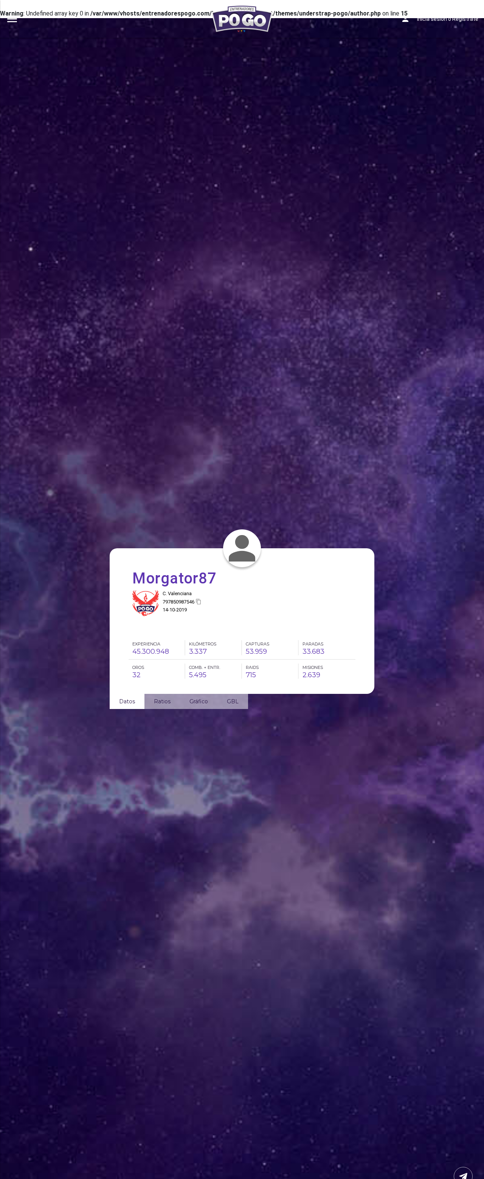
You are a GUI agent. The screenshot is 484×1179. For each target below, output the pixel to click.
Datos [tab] (127, 701)
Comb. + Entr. (204, 667)
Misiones (312, 667)
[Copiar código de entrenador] (198, 602)
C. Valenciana (177, 593)
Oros (138, 667)
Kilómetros (202, 644)
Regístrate (465, 19)
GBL (233, 701)
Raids (252, 667)
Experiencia (146, 644)
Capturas (257, 644)
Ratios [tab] (162, 701)
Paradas (312, 644)
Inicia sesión (432, 19)
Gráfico (198, 701)
